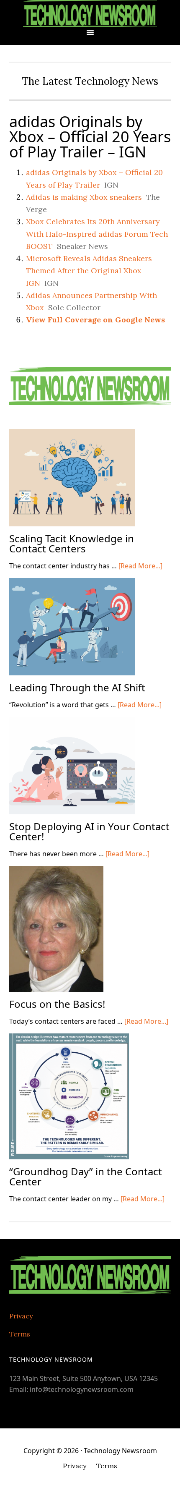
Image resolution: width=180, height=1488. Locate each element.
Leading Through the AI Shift (77, 687)
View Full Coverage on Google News (95, 319)
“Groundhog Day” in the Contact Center (85, 1176)
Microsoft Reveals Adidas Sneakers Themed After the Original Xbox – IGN (89, 271)
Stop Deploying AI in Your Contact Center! (89, 831)
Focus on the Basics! (57, 1004)
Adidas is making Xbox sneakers (84, 197)
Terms (19, 1334)
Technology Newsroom (90, 13)
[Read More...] (140, 565)
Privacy (21, 1316)
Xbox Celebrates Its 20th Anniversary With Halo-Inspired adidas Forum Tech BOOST (97, 234)
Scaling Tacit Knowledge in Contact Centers (71, 543)
